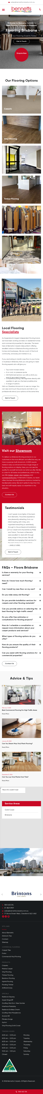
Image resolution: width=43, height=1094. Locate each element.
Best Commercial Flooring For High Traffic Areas (19, 710)
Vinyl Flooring (7, 972)
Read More (5, 714)
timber (10, 475)
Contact (5, 939)
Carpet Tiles (6, 950)
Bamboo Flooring (8, 978)
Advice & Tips (7, 936)
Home (4, 929)
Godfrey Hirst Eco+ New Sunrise (13, 1003)
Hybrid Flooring (7, 981)
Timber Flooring (7, 975)
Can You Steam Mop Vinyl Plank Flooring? (17, 743)
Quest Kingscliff (7, 1000)
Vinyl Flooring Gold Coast (11, 1025)
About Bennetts (7, 933)
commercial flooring (9, 478)
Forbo (4, 953)
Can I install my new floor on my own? (18, 589)
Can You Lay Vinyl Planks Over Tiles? (15, 777)
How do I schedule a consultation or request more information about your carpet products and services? (18, 628)
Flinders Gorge (7, 1019)
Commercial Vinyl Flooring (11, 956)
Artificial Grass (7, 988)
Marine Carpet (7, 969)
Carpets (5, 965)
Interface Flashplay (9, 1006)
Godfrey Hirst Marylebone (11, 1013)
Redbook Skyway (8, 997)
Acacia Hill (6, 1016)
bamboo (26, 475)
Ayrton (4, 1022)
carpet (16, 475)
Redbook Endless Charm (11, 1009)
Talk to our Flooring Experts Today (21, 36)
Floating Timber (7, 985)
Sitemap (5, 942)
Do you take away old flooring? (15, 595)
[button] (3, 9)
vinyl (20, 475)
